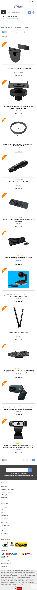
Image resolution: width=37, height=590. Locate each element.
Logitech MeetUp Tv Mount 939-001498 (18, 332)
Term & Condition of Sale (8, 492)
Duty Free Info (5, 531)
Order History (5, 510)
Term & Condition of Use (8, 489)
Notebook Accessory (13, 16)
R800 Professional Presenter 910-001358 (18, 182)
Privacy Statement (6, 495)
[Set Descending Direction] (24, 32)
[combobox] (19, 12)
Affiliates (4, 497)
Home (4, 16)
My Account (5, 507)
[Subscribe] (30, 470)
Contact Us (4, 533)
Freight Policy (5, 515)
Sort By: (11, 32)
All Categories (5, 525)
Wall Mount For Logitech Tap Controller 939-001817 (19, 69)
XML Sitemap (4, 566)
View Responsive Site (6, 563)
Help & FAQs (5, 522)
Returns (4, 513)
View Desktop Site (5, 561)
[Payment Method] (20, 554)
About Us (4, 486)
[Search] (29, 12)
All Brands (4, 528)
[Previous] (24, 460)
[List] (5, 32)
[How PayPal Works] (9, 554)
